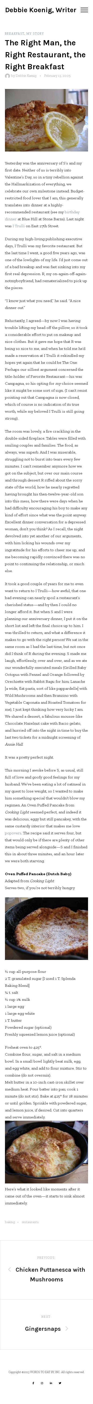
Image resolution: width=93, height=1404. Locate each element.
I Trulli (19, 226)
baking (10, 1222)
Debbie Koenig (26, 76)
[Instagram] (42, 1383)
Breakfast (14, 33)
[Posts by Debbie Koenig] (8, 76)
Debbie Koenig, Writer (40, 10)
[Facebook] (33, 1383)
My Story (35, 33)
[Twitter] (60, 1383)
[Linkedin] (51, 1383)
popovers (13, 833)
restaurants (30, 1222)
